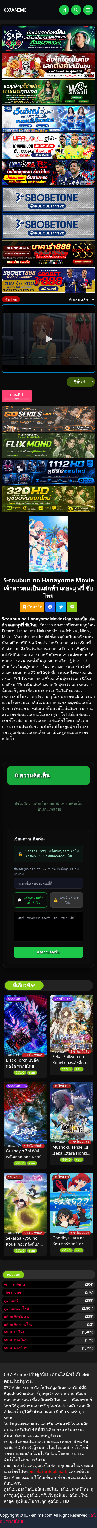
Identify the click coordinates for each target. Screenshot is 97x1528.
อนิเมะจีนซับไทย (16, 1316)
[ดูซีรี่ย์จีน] (48, 499)
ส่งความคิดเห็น (48, 952)
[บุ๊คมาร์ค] (64, 10)
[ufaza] (48, 173)
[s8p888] (48, 38)
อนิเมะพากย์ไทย (16, 1348)
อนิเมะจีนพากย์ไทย (18, 1324)
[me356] (48, 119)
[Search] (76, 10)
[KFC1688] (48, 65)
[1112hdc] (48, 472)
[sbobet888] (48, 280)
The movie (12, 1292)
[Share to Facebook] (50, 607)
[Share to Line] (72, 607)
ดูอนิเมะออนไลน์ (16, 1308)
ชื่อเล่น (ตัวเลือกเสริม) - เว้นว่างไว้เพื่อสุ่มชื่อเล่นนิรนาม (46, 871)
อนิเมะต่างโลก (15, 1340)
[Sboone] (48, 199)
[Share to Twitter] (61, 607)
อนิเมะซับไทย (14, 1332)
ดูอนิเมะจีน (12, 1300)
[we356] (48, 92)
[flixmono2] (48, 445)
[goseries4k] (48, 419)
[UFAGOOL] (48, 146)
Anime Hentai (15, 1284)
